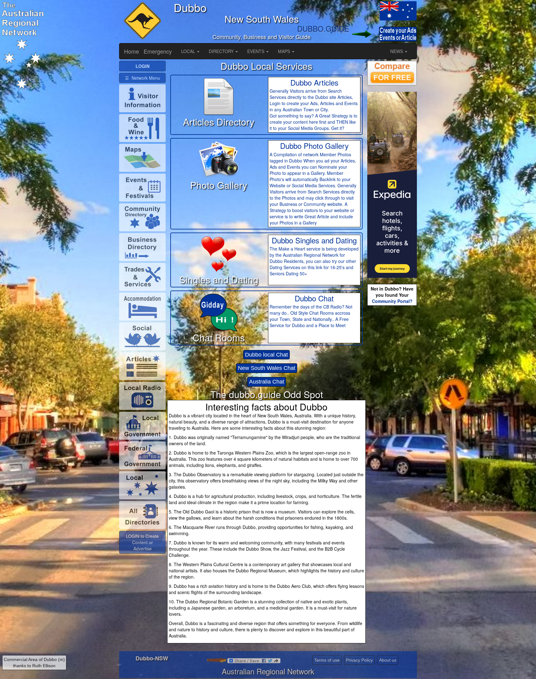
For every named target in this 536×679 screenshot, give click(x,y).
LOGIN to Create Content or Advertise (142, 542)
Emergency (158, 51)
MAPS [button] (284, 51)
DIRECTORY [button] (222, 51)
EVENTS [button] (256, 51)
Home (131, 51)
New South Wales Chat (266, 368)
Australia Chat (266, 382)
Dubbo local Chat (266, 355)
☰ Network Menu (142, 78)
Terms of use (327, 660)
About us (387, 660)
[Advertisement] (392, 405)
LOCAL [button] (188, 51)
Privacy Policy (359, 660)
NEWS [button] (397, 51)
